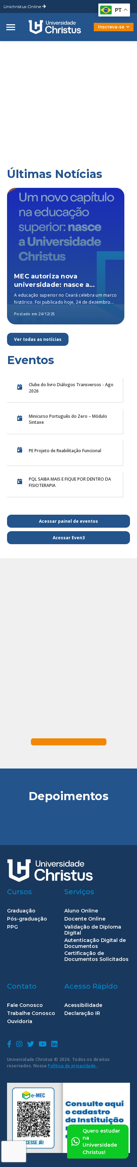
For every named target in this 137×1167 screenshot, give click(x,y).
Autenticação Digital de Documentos (95, 943)
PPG (12, 927)
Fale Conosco (25, 1005)
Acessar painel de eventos (68, 521)
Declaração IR (82, 1013)
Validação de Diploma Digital (92, 930)
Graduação (21, 911)
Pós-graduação (27, 919)
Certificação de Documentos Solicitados (96, 956)
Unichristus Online (23, 6)
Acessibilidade (83, 1005)
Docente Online (84, 919)
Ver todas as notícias (37, 339)
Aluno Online (81, 911)
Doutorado (101, 32)
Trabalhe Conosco (31, 1013)
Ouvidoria (19, 1021)
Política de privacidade (72, 1066)
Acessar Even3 (69, 538)
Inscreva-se (111, 26)
